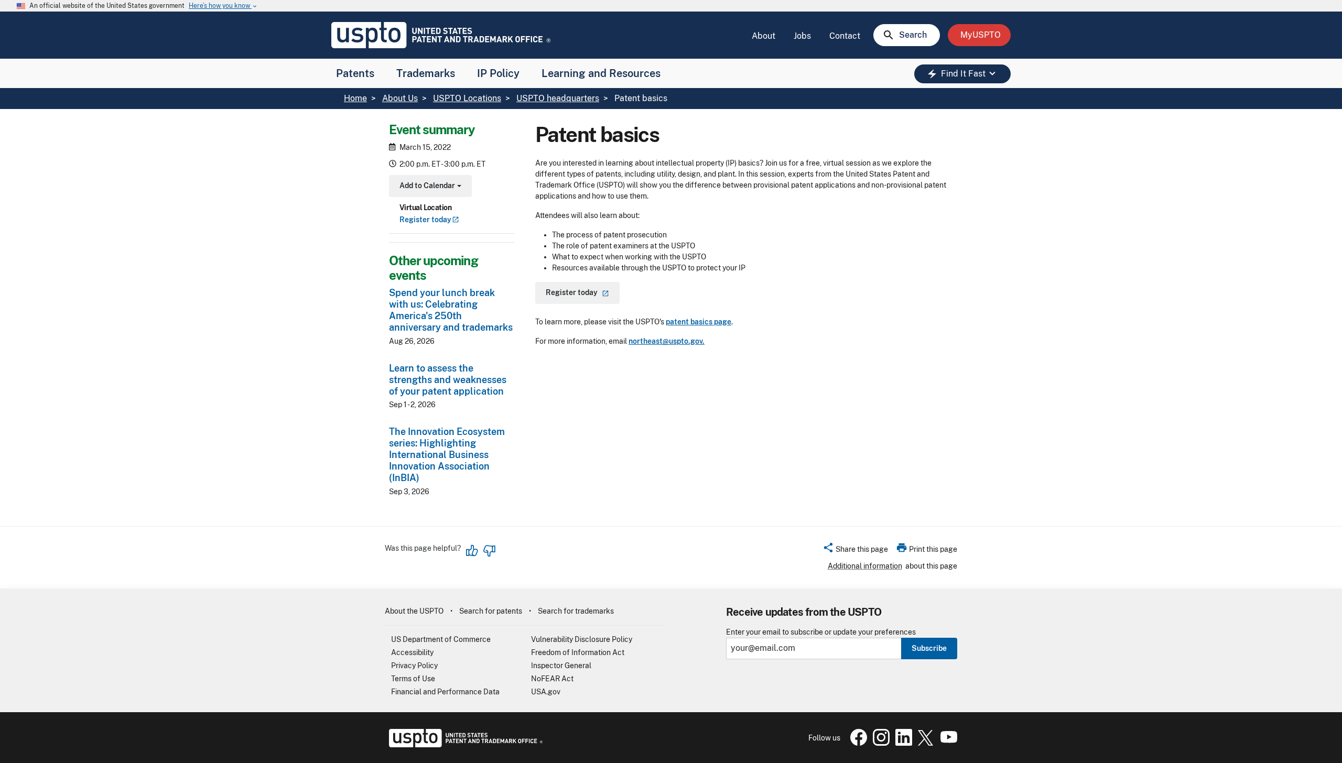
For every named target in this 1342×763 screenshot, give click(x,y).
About (763, 36)
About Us (400, 98)
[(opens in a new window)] (879, 743)
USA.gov (545, 692)
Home (355, 98)
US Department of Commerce (441, 639)
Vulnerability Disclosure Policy (581, 639)
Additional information (865, 566)
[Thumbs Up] (472, 550)
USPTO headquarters (557, 98)
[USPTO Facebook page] (856, 743)
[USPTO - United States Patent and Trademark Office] (464, 744)
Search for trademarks (576, 611)
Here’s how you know (223, 6)
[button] (855, 551)
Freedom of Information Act (577, 652)
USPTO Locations (467, 98)
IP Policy (498, 73)
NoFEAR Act (552, 678)
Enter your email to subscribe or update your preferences (821, 632)
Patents (355, 73)
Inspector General (561, 665)
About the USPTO (414, 611)
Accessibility (412, 652)
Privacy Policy (414, 665)
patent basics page (698, 322)
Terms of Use (413, 678)
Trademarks (425, 73)
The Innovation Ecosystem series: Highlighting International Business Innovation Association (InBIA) (447, 454)
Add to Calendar (429, 186)
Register (425, 219)
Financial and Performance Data (445, 692)
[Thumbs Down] (489, 550)
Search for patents (490, 611)
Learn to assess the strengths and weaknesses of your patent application (447, 380)
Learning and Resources (601, 73)
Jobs (802, 36)
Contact (844, 36)
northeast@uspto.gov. (667, 341)
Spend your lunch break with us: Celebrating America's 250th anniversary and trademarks (451, 310)
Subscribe (929, 648)
